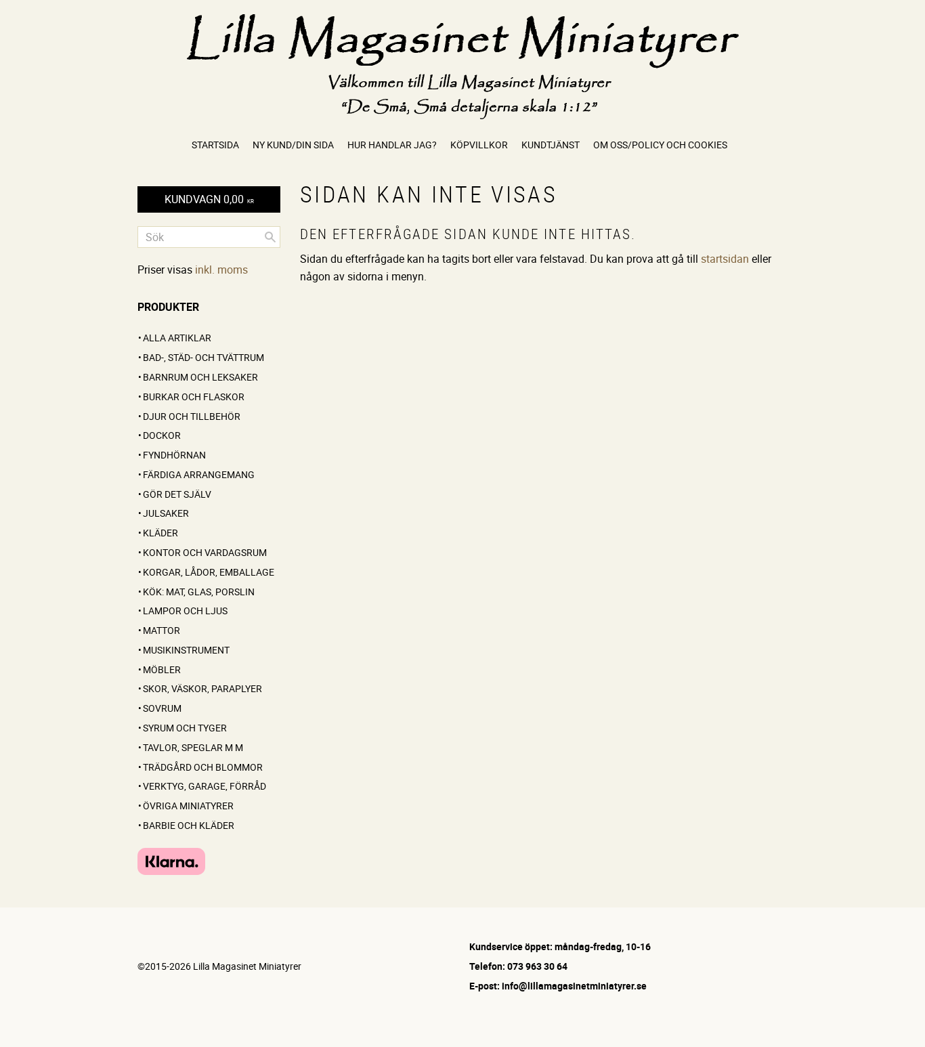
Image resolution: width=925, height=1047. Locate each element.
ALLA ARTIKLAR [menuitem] (177, 337)
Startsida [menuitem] (215, 144)
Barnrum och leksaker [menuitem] (200, 376)
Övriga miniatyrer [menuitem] (188, 805)
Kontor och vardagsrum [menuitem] (205, 552)
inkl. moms (221, 269)
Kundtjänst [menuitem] (550, 144)
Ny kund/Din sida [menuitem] (293, 144)
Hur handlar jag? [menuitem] (392, 144)
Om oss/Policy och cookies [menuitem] (660, 144)
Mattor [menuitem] (161, 630)
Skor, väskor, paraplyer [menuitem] (202, 688)
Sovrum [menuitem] (162, 708)
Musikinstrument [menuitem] (186, 649)
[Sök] (270, 237)
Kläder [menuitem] (160, 532)
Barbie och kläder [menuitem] (188, 825)
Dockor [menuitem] (162, 435)
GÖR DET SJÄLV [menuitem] (177, 494)
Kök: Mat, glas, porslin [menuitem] (199, 591)
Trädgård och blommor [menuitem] (203, 767)
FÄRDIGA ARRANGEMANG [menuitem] (199, 474)
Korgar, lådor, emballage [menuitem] (208, 571)
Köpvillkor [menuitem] (479, 144)
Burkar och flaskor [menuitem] (193, 396)
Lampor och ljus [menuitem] (185, 610)
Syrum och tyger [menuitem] (185, 727)
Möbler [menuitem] (162, 669)
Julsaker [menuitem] (166, 513)
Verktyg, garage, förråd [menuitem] (204, 785)
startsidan (725, 258)
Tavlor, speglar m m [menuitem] (193, 747)
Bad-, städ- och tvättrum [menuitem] (203, 357)
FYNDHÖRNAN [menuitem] (174, 454)
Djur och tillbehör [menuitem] (191, 416)
